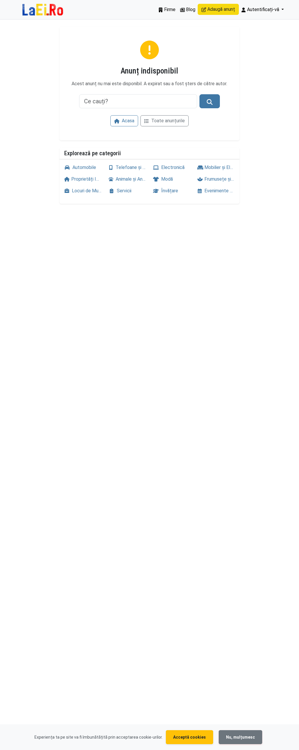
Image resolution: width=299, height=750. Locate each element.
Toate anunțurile (167, 120)
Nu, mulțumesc (240, 737)
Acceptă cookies (189, 737)
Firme (169, 9)
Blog (190, 9)
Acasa (127, 120)
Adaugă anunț (220, 9)
